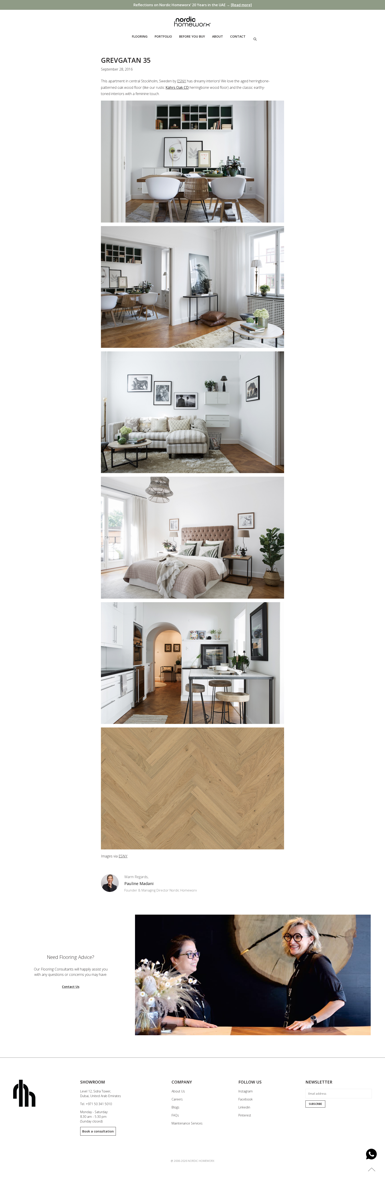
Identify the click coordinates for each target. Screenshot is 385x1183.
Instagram (245, 1091)
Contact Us (70, 987)
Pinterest (244, 1115)
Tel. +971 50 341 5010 (96, 1104)
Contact (238, 36)
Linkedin (244, 1107)
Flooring (139, 36)
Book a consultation (98, 1131)
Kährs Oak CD (177, 87)
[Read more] (241, 4)
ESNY (181, 81)
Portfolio (163, 36)
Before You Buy (192, 36)
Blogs (175, 1107)
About (217, 36)
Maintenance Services (187, 1123)
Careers (177, 1099)
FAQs (175, 1115)
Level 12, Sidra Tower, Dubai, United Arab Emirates (100, 1093)
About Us (178, 1091)
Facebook (245, 1099)
